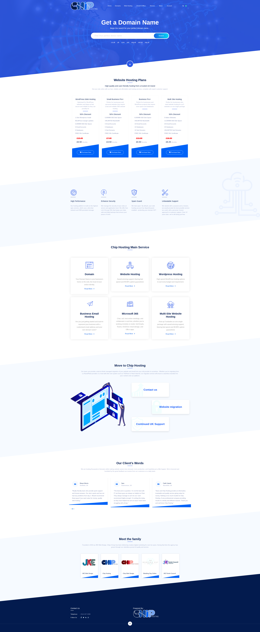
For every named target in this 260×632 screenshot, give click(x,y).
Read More (88, 289)
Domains (118, 6)
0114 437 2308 (85, 614)
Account (170, 6)
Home (110, 6)
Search (161, 36)
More (161, 6)
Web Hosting (128, 6)
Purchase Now (86, 152)
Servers (153, 6)
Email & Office (141, 6)
